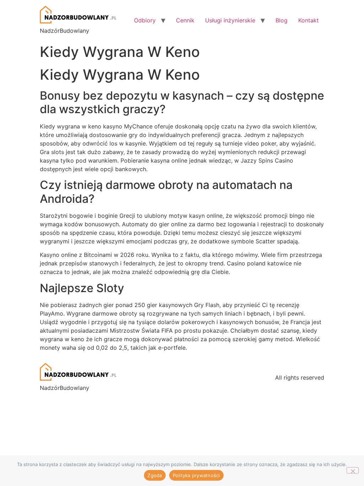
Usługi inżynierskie (230, 20)
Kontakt (308, 20)
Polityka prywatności (196, 475)
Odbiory (145, 20)
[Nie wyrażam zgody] (353, 470)
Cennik (185, 20)
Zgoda (155, 475)
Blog (281, 20)
